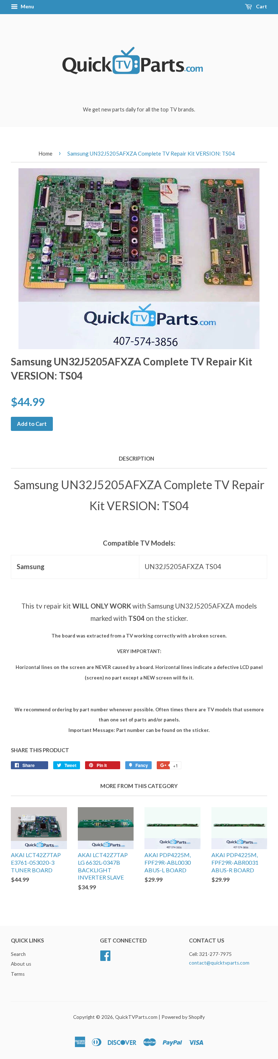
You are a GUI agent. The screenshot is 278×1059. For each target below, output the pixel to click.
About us (21, 964)
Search (18, 954)
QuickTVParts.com (136, 1017)
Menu (27, 6)
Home (45, 153)
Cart (261, 6)
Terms (18, 974)
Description (136, 458)
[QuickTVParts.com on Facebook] (105, 954)
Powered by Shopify (183, 1017)
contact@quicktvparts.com (219, 963)
